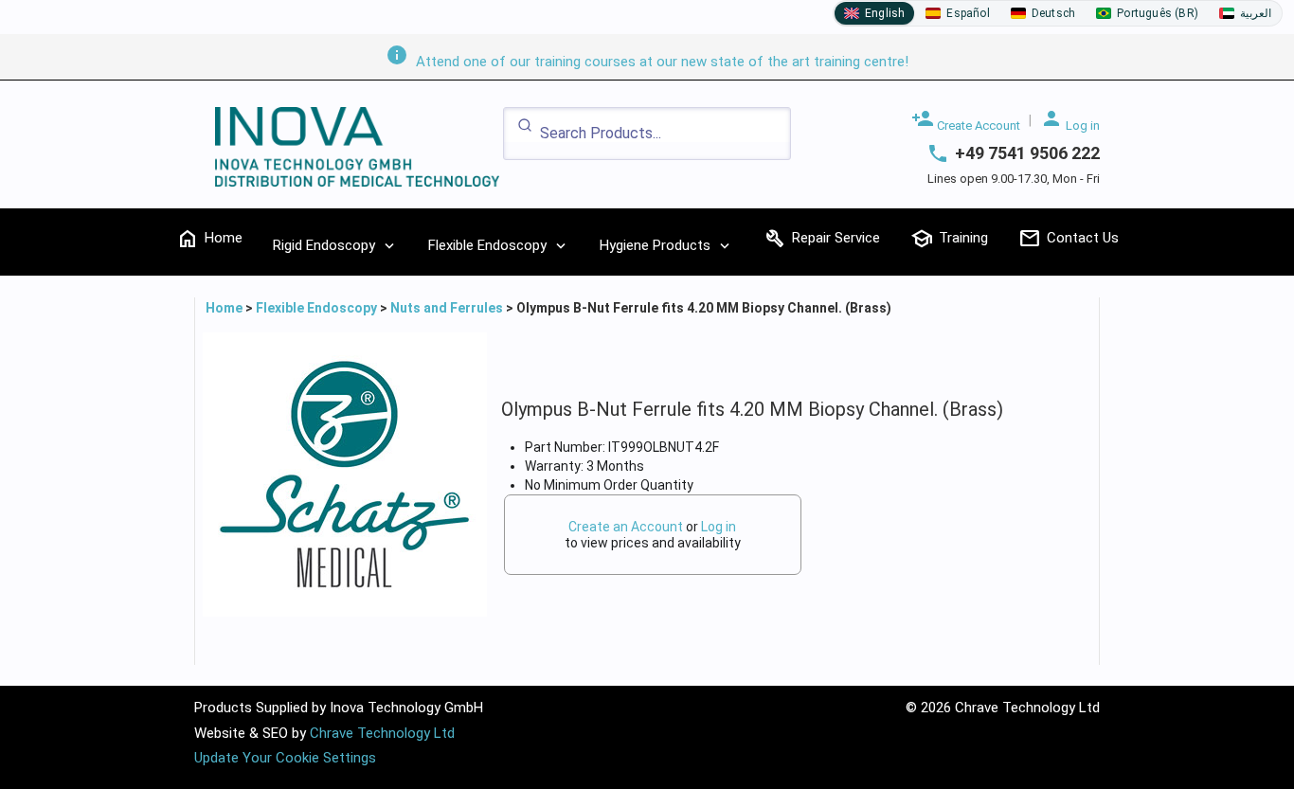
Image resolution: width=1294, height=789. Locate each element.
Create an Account (625, 526)
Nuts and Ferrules (446, 307)
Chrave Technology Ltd (382, 733)
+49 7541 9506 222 (1027, 153)
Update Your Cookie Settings (285, 757)
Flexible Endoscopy (316, 307)
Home (225, 307)
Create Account (965, 120)
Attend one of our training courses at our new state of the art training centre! (647, 61)
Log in (1070, 120)
